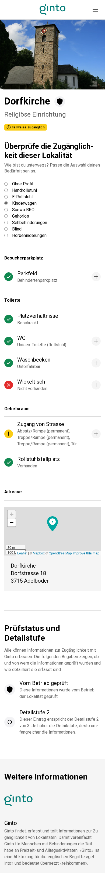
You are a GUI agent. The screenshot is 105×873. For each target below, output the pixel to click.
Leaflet (22, 553)
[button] (52, 523)
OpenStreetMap (60, 553)
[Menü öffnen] (95, 9)
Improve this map (86, 553)
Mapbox (39, 553)
